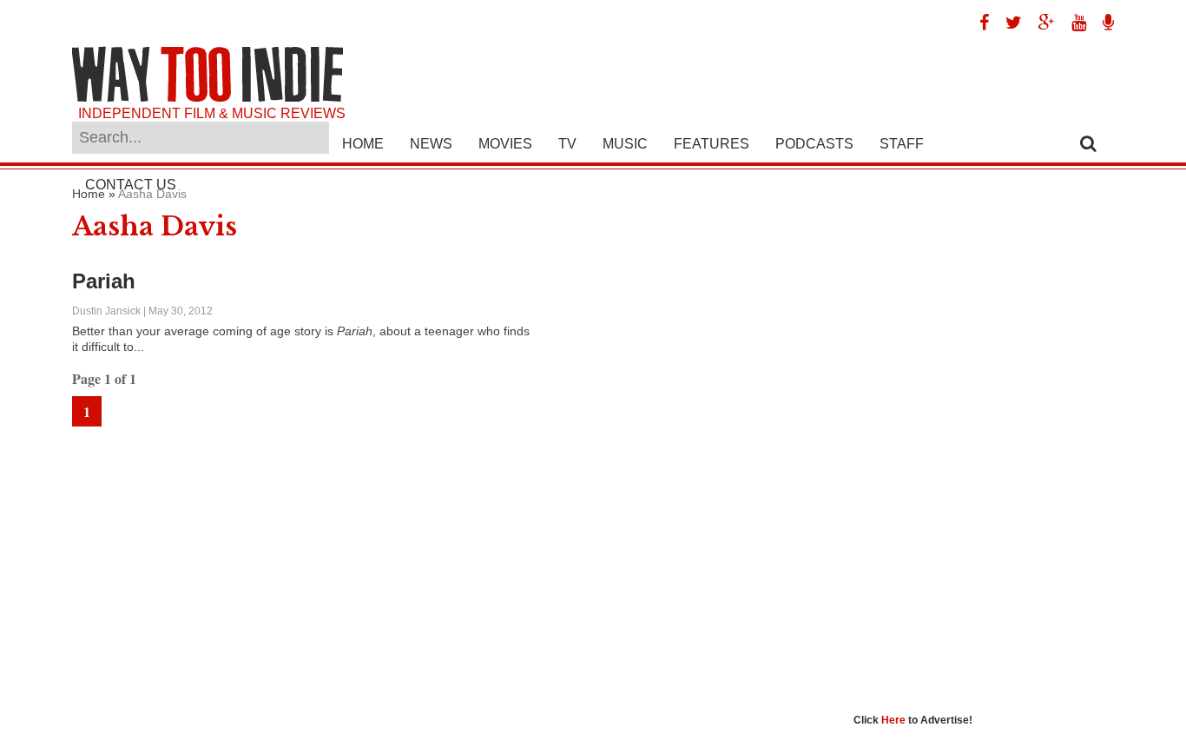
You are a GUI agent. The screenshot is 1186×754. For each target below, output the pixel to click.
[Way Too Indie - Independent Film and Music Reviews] (207, 97)
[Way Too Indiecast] (1102, 22)
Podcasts (814, 143)
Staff (902, 143)
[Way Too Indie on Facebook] (977, 22)
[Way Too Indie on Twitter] (1007, 22)
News (431, 143)
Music (625, 143)
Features (711, 143)
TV (567, 143)
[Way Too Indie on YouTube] (1072, 22)
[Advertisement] (983, 447)
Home (363, 143)
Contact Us (130, 184)
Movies (505, 143)
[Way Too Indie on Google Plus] (1040, 22)
